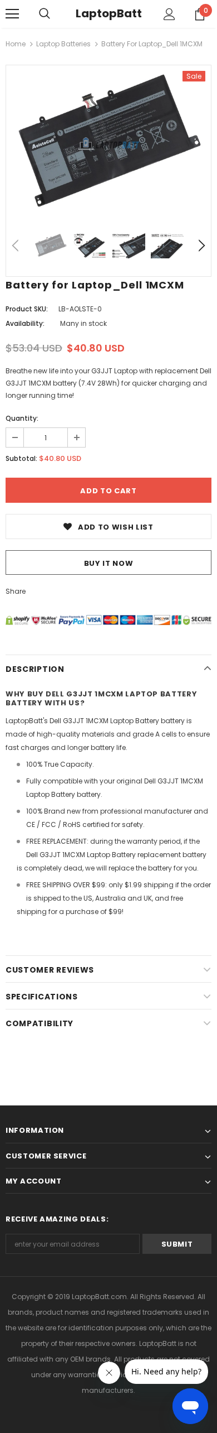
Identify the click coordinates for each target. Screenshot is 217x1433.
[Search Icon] (44, 14)
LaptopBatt (109, 13)
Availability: (25, 323)
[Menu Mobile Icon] (12, 14)
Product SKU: (27, 309)
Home (16, 44)
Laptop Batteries (63, 44)
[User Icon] (169, 14)
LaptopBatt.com (99, 1296)
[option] (108, 144)
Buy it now (109, 563)
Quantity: (22, 418)
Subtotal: (21, 458)
